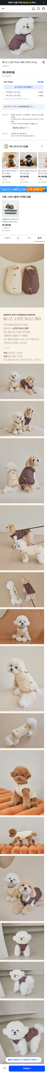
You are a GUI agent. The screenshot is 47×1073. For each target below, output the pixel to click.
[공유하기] (43, 62)
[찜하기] (16, 166)
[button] (22, 2)
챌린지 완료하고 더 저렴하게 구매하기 (23, 1060)
